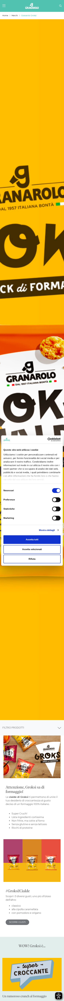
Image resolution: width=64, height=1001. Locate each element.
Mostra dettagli (47, 530)
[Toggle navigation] (59, 727)
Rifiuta (32, 559)
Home (5, 15)
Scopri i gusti (17, 922)
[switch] (56, 499)
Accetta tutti (32, 539)
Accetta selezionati (32, 549)
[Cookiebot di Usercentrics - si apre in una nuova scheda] (48, 439)
